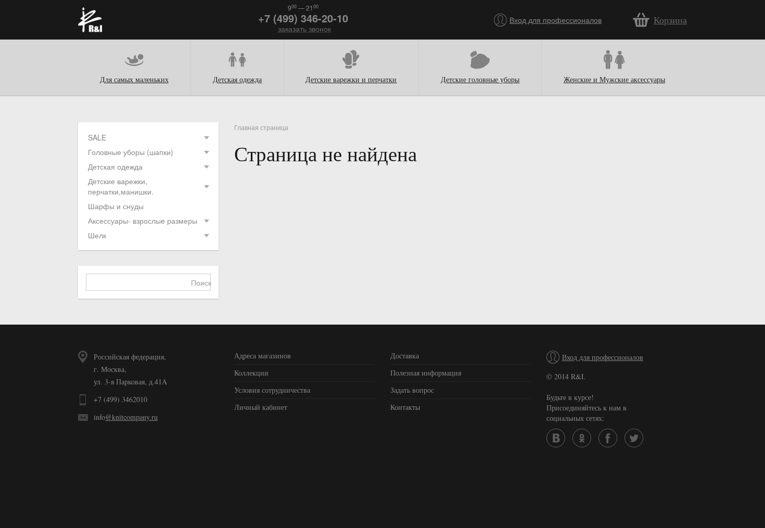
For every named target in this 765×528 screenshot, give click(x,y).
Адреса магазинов (262, 355)
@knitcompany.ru (131, 417)
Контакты (405, 407)
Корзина (670, 20)
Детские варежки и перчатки (351, 79)
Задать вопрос (412, 390)
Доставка (404, 355)
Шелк (97, 235)
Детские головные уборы (480, 79)
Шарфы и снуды (116, 206)
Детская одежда (237, 79)
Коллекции (251, 373)
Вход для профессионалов (555, 20)
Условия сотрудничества (272, 390)
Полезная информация (425, 373)
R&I (90, 19)
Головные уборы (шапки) (130, 152)
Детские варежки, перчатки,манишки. (121, 186)
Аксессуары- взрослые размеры (142, 220)
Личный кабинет (260, 407)
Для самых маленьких (134, 79)
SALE (97, 137)
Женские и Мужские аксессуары (614, 79)
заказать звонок (304, 29)
